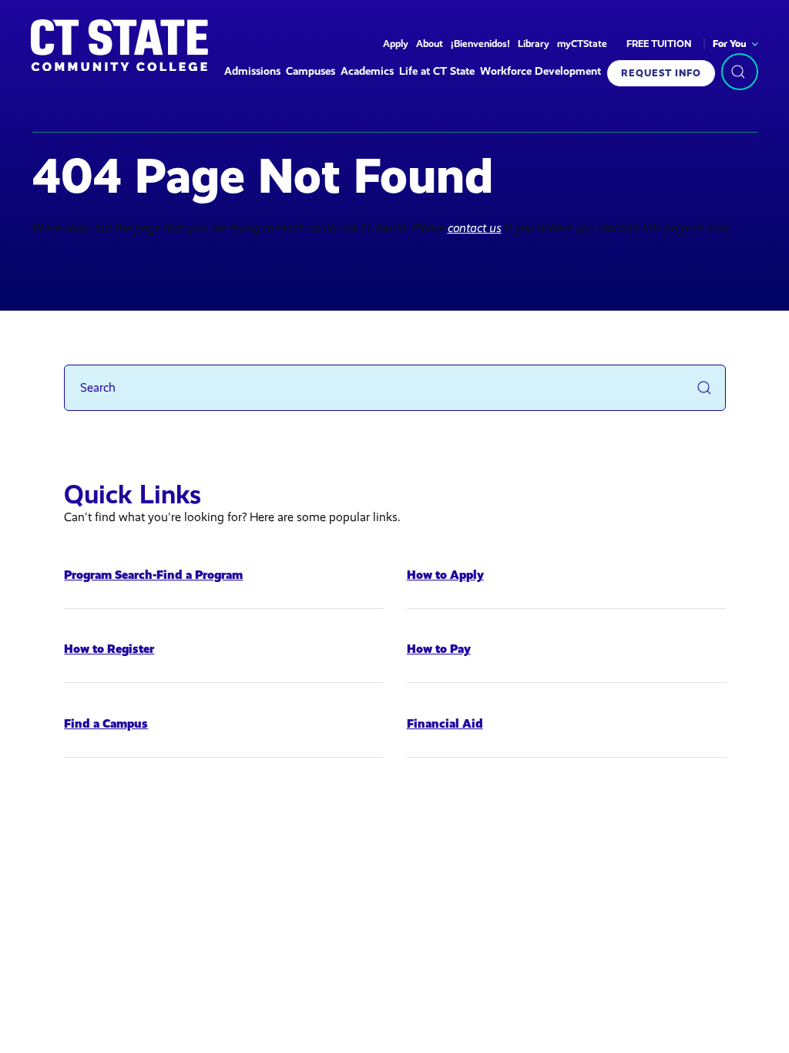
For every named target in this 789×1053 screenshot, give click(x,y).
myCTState (582, 43)
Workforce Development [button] (540, 71)
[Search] (739, 72)
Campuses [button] (310, 71)
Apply (395, 43)
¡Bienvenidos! (480, 43)
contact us (475, 227)
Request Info (661, 73)
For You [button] (730, 43)
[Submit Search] (704, 388)
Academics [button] (367, 71)
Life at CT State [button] (437, 71)
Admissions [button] (252, 71)
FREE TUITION (658, 43)
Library (533, 43)
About (429, 43)
